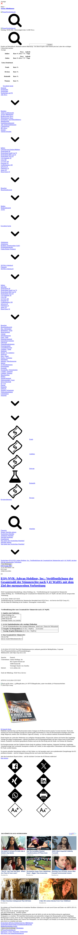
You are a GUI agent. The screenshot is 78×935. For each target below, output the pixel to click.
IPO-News (4, 128)
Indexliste (4, 287)
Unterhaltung (5, 394)
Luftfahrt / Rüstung (6, 373)
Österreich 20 (5, 168)
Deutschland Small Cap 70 (9, 153)
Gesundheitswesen (6, 347)
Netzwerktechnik (6, 382)
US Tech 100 (5, 161)
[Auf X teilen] (43, 773)
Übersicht (4, 267)
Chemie (3, 334)
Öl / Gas (3, 383)
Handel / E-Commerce (7, 353)
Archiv (3, 209)
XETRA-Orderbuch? (7, 269)
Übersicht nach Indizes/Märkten (10, 149)
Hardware (4, 354)
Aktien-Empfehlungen (19, 924)
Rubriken (3, 111)
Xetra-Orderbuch (15, 923)
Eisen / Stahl (4, 337)
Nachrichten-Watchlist (7, 534)
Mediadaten (19, 928)
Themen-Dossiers (6, 131)
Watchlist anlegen (6, 542)
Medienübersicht (6, 208)
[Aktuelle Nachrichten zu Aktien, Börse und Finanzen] (8, 12)
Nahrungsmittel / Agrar (8, 380)
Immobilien (4, 359)
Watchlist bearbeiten (7, 537)
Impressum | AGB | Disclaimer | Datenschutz (14, 931)
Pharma (3, 385)
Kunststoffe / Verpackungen (9, 370)
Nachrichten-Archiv (11, 926)
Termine (3, 130)
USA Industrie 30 (6, 158)
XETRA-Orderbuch (7, 265)
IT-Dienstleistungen (7, 364)
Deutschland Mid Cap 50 (8, 155)
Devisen (31, 498)
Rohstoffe (4, 387)
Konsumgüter (5, 366)
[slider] (3, 572)
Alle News (4, 95)
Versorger (4, 395)
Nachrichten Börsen (7, 924)
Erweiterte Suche (8, 86)
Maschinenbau (5, 375)
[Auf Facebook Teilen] (15, 773)
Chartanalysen (5, 126)
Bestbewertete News (7, 116)
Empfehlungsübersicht (7, 123)
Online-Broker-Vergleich (8, 249)
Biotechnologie (5, 332)
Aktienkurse (4, 242)
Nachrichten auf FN (7, 93)
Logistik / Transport (7, 371)
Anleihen (32, 454)
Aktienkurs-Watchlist (7, 535)
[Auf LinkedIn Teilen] (43, 787)
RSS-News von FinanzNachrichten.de (12, 933)
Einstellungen (5, 539)
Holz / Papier (5, 356)
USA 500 (3, 160)
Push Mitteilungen (6, 564)
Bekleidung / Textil (6, 330)
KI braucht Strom (6, 729)
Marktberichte (5, 121)
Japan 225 (4, 170)
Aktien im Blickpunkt (7, 113)
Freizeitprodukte (6, 346)
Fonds (31, 439)
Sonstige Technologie (7, 390)
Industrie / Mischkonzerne (8, 361)
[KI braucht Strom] (19, 727)
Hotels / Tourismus (6, 358)
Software (3, 388)
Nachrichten (4, 89)
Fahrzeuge (4, 342)
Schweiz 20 (4, 166)
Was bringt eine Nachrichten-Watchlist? (12, 541)
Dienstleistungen (6, 335)
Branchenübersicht (6, 190)
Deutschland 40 (5, 151)
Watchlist (32, 529)
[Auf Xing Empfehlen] (15, 787)
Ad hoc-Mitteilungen (7, 8)
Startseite (3, 88)
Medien (3, 206)
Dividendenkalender (7, 247)
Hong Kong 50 (5, 172)
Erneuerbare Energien (7, 341)
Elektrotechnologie (6, 339)
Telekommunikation (7, 392)
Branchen (4, 188)
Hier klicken (4, 758)
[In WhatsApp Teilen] (15, 802)
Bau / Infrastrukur (6, 329)
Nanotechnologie (6, 378)
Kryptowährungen (6, 499)
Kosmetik (4, 368)
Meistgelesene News (7, 118)
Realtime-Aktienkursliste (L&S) (10, 245)
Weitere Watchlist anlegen (8, 532)
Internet (3, 363)
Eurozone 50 (4, 163)
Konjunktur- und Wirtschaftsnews (11, 119)
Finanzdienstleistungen (7, 344)
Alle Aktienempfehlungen (8, 125)
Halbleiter (4, 351)
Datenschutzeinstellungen (9, 928)
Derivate (31, 468)
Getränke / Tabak (6, 349)
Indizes (3, 148)
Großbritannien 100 (7, 165)
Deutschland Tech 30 (7, 156)
